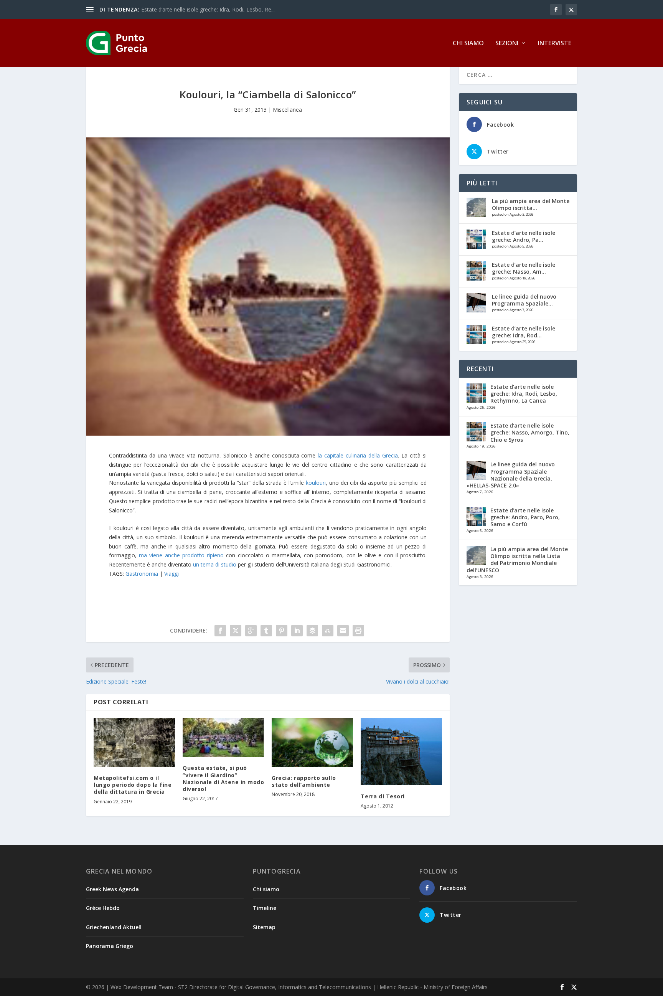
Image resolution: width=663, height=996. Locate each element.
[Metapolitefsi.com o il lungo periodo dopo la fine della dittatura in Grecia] (134, 742)
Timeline (264, 908)
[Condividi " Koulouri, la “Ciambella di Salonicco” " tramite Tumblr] (266, 630)
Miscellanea (287, 109)
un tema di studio (214, 564)
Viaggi (171, 573)
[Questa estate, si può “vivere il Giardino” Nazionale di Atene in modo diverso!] (223, 737)
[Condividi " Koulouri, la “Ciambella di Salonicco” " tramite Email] (343, 630)
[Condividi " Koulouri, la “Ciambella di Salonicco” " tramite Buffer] (312, 630)
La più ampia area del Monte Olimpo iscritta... (530, 204)
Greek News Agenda (112, 889)
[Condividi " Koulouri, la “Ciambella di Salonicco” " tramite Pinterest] (281, 630)
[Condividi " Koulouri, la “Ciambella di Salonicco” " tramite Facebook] (220, 630)
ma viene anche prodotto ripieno (181, 555)
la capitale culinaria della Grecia (358, 455)
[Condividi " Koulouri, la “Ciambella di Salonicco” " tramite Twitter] (235, 630)
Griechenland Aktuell (114, 927)
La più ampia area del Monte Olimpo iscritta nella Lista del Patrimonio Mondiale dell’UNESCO (517, 559)
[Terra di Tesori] (401, 751)
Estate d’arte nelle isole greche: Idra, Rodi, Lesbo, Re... (208, 9)
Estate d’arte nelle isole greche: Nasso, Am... (523, 268)
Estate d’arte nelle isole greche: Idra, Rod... (523, 332)
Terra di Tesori (383, 796)
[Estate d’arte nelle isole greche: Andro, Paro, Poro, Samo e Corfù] (476, 239)
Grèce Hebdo (103, 908)
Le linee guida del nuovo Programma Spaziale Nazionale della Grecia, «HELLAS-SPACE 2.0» (511, 475)
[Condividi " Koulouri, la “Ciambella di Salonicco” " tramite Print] (358, 630)
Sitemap (264, 927)
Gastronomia (141, 573)
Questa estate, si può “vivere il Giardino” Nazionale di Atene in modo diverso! (223, 778)
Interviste (554, 43)
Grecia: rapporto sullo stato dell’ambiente (304, 781)
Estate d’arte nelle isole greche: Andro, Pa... (523, 236)
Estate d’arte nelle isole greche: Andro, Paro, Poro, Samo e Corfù (525, 517)
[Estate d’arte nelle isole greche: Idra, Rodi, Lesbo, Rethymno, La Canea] (476, 334)
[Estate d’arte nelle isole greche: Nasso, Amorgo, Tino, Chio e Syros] (476, 271)
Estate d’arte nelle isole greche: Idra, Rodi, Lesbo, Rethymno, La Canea (523, 393)
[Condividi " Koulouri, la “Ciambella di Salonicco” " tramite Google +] (251, 630)
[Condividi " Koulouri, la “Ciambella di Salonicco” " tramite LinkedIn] (297, 630)
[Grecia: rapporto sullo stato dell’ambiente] (312, 742)
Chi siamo (468, 43)
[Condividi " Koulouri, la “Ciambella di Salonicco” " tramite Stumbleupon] (327, 630)
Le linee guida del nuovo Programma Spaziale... (524, 300)
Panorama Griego (109, 946)
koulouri (316, 482)
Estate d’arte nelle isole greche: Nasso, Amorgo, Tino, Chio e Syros (529, 432)
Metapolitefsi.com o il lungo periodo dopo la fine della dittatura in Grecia (133, 784)
